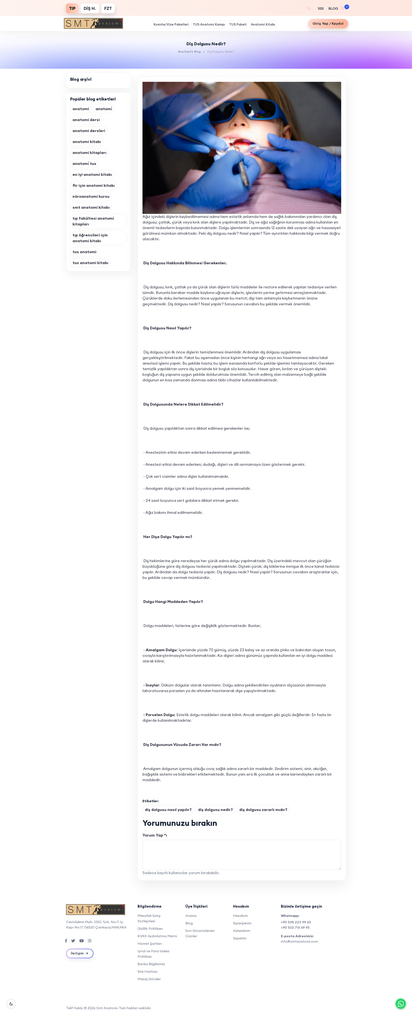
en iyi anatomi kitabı (92, 174)
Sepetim (239, 938)
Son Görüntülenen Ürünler (200, 933)
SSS (321, 8)
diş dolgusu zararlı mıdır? (263, 809)
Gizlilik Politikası (150, 928)
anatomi (81, 108)
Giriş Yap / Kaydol (328, 23)
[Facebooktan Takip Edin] (66, 940)
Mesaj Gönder (149, 979)
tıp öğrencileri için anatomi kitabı (90, 238)
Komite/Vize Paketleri (171, 24)
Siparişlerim (242, 923)
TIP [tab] (72, 8)
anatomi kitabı (87, 141)
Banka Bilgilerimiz (151, 964)
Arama (190, 915)
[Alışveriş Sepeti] (343, 8)
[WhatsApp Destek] (401, 1004)
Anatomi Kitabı (263, 24)
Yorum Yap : (154, 835)
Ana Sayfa (185, 51)
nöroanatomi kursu (91, 196)
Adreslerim (241, 930)
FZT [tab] (108, 8)
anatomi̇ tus (84, 163)
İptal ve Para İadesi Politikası (153, 954)
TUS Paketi (238, 24)
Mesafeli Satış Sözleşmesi (149, 918)
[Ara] (308, 8)
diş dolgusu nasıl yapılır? (168, 809)
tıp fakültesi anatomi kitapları (93, 221)
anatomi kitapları (89, 152)
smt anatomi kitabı (91, 207)
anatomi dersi (86, 119)
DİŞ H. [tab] (90, 8)
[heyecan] (73, 940)
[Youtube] (81, 940)
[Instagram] (89, 940)
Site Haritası (148, 971)
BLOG (333, 8)
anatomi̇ (103, 108)
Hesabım (240, 915)
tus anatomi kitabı (90, 262)
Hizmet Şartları (150, 943)
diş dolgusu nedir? (215, 809)
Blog (197, 51)
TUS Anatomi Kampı (209, 24)
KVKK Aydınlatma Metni (157, 936)
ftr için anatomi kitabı (94, 185)
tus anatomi (84, 251)
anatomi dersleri (89, 130)
